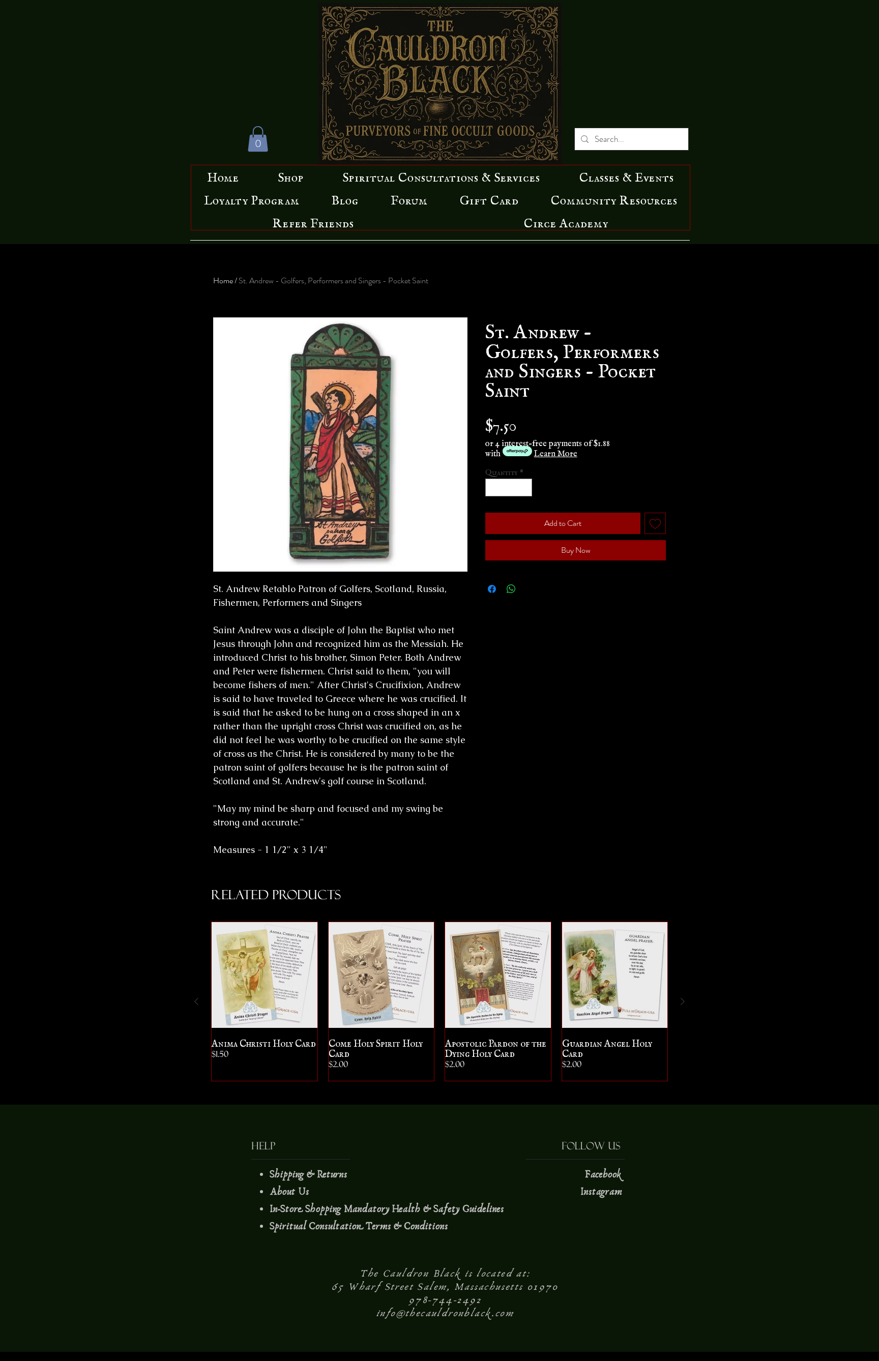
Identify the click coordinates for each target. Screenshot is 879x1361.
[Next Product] (683, 1001)
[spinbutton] (509, 487)
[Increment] (525, 487)
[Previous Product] (196, 1001)
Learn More (555, 451)
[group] (439, 1001)
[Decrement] (493, 487)
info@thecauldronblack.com (445, 1313)
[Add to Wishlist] (655, 523)
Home (223, 280)
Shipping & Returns (310, 1174)
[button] (258, 139)
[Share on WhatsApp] (511, 589)
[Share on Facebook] (492, 589)
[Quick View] (264, 975)
